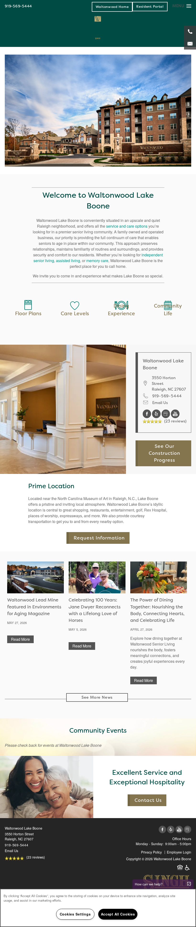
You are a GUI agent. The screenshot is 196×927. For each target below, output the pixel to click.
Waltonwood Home (112, 7)
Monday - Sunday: (149, 843)
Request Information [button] (99, 538)
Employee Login (179, 852)
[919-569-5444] (190, 32)
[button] (150, 6)
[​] (75, 304)
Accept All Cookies (118, 914)
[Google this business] (166, 413)
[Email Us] (190, 44)
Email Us (160, 402)
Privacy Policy (151, 852)
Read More (20, 639)
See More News (97, 697)
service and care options (126, 226)
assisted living (68, 260)
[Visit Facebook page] (147, 413)
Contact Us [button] (148, 800)
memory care (97, 260)
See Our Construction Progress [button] (164, 453)
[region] (98, 908)
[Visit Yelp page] (157, 413)
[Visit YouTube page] (175, 413)
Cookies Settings (75, 914)
